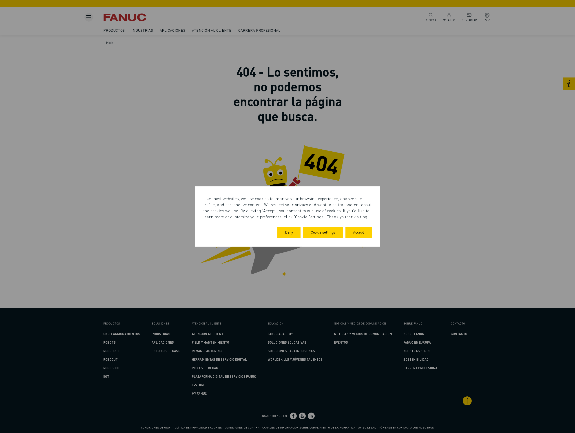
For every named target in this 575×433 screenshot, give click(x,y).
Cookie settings (323, 232)
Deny (289, 232)
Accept (358, 232)
